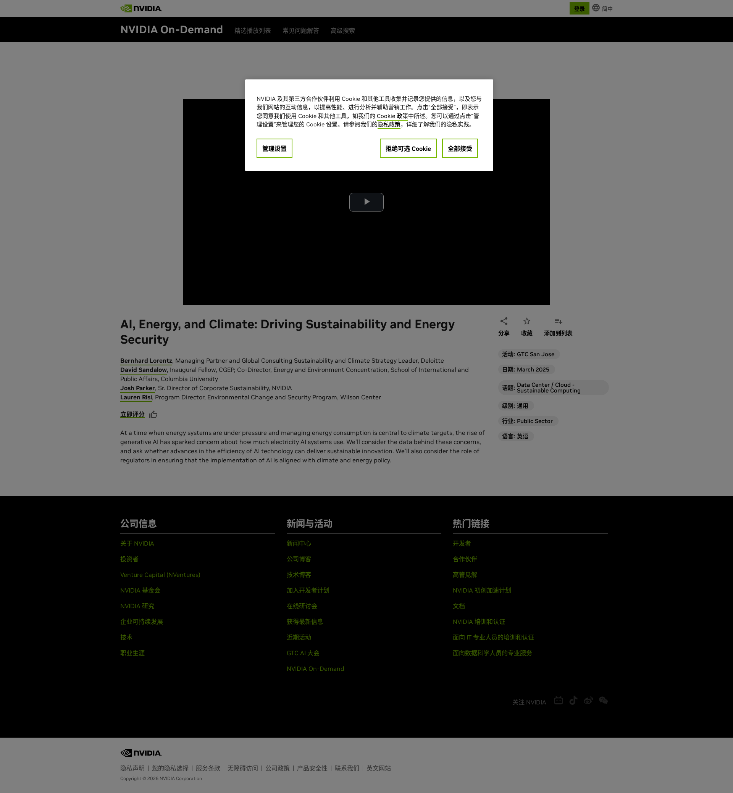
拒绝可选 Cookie (408, 148)
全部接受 (460, 148)
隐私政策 (389, 124)
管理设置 (274, 148)
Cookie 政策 (392, 116)
